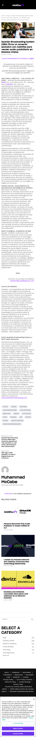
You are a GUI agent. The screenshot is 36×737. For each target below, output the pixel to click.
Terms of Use (18, 684)
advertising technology (10, 410)
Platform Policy (10, 682)
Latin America (27, 413)
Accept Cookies (18, 733)
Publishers (15, 672)
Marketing (13, 417)
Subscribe (8, 494)
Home (3, 15)
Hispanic (16, 413)
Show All (6, 655)
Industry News (8, 641)
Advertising (23, 406)
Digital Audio (6, 413)
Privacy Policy (8, 679)
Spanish (5, 420)
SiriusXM (28, 417)
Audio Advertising (25, 410)
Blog (8, 15)
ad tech (5, 406)
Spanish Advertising (17, 420)
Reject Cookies (18, 728)
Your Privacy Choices (24, 679)
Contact (26, 677)
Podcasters (7, 675)
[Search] (32, 619)
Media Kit (16, 677)
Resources (19, 675)
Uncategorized (8, 653)
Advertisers (27, 672)
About (6, 672)
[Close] (34, 699)
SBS (21, 417)
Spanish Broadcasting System (12, 424)
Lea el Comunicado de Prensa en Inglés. (18, 58)
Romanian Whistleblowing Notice (22, 691)
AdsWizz (13, 406)
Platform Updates (9, 644)
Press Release (8, 647)
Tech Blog (6, 650)
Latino (5, 417)
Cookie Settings (18, 723)
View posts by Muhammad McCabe (12, 485)
